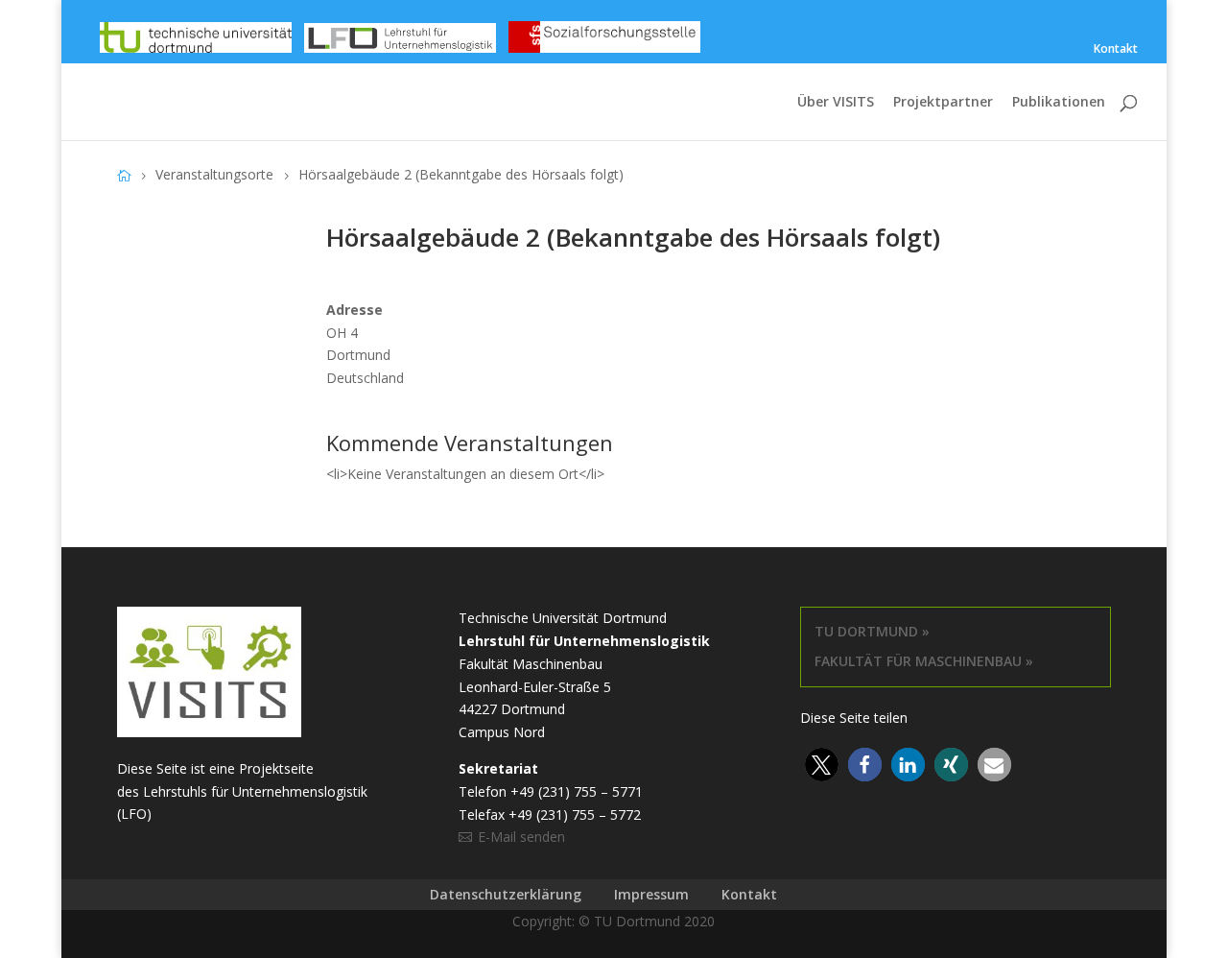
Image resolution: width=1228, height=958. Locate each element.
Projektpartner (943, 102)
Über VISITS (835, 102)
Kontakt (1116, 50)
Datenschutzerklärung (505, 894)
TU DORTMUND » (872, 631)
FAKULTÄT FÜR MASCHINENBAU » (924, 661)
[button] (821, 764)
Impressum (651, 894)
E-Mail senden (521, 836)
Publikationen (1058, 102)
